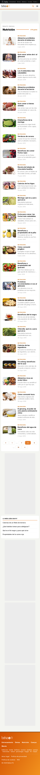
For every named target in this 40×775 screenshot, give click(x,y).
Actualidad (12, 2)
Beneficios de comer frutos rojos (26, 152)
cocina (23, 750)
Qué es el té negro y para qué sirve (15, 530)
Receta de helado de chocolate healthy (26, 168)
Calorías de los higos (26, 183)
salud (13, 751)
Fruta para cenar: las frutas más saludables (27, 215)
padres (29, 750)
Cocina (30, 2)
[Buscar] (33, 6)
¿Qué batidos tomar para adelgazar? (16, 526)
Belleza (24, 2)
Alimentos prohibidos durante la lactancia (26, 88)
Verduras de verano (26, 136)
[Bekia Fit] (5, 6)
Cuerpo (34, 742)
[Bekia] (5, 2)
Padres (35, 2)
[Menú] (37, 6)
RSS (18, 760)
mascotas (5, 751)
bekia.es (5, 750)
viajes (35, 751)
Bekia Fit (5, 26)
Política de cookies (8, 760)
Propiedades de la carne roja (13, 534)
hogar (27, 751)
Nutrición (22, 36)
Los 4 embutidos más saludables (26, 72)
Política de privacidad (19, 756)
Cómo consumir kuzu (26, 394)
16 (18, 447)
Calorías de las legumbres (24, 346)
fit (31, 751)
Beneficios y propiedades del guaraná (24, 265)
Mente (4, 746)
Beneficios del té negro (27, 315)
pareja (35, 750)
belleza (17, 750)
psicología (19, 751)
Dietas (17, 742)
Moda (19, 2)
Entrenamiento (7, 742)
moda (11, 750)
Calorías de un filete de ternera (14, 523)
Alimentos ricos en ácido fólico (25, 379)
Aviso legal (5, 756)
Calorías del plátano (26, 300)
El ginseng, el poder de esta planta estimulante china (27, 411)
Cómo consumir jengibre (24, 248)
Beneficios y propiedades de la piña (27, 232)
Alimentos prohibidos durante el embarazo (26, 39)
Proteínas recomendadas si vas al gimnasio (27, 284)
